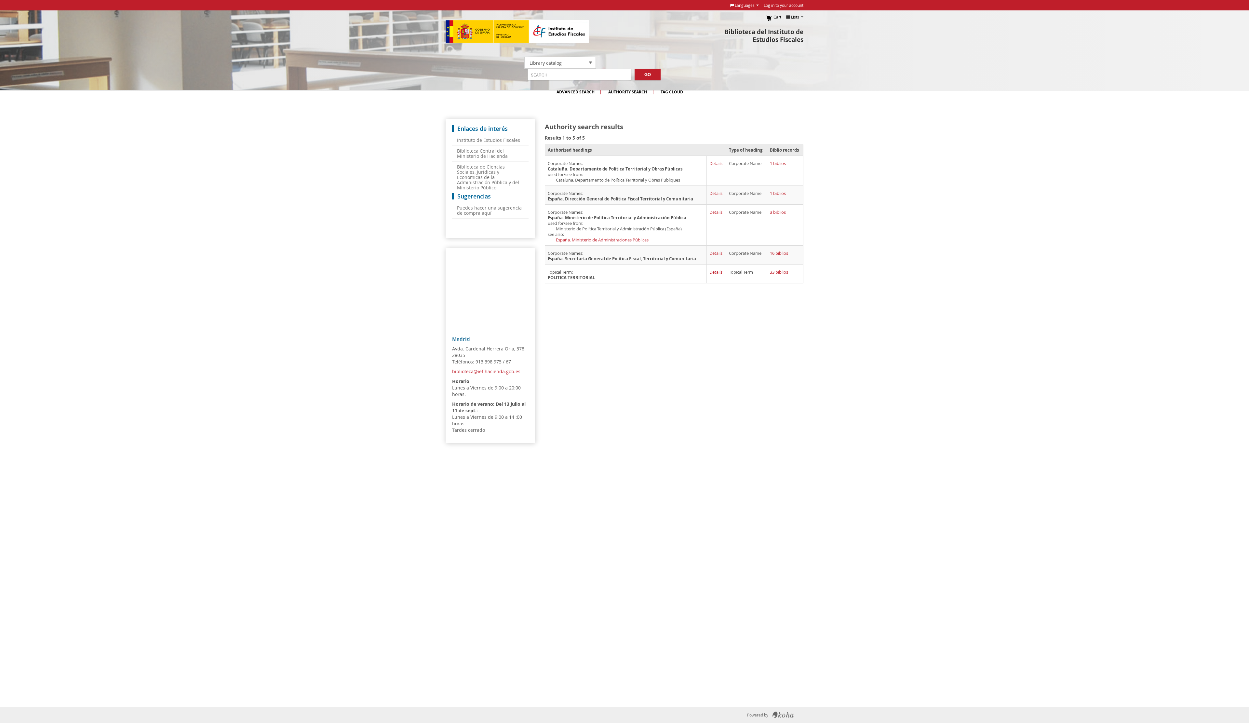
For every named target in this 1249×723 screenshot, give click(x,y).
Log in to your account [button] (783, 5)
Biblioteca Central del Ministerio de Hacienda (482, 153)
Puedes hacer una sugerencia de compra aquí (489, 210)
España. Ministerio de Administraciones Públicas (602, 240)
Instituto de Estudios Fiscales (517, 31)
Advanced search (576, 92)
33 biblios (779, 272)
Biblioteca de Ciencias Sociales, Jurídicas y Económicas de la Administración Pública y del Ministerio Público (488, 177)
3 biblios (778, 212)
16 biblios (779, 253)
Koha (783, 715)
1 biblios (778, 163)
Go (647, 74)
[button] (744, 5)
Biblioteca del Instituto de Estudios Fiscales (763, 36)
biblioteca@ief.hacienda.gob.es (486, 371)
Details (715, 163)
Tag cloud (672, 92)
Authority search (627, 92)
